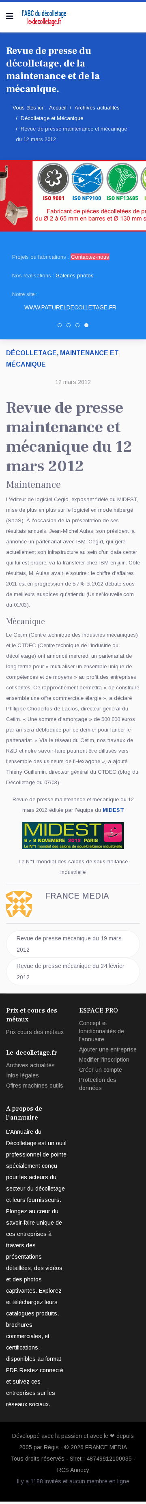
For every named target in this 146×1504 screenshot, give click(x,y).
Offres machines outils (34, 1085)
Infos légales (22, 1075)
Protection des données (97, 1084)
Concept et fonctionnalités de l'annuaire (101, 1031)
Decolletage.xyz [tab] (70, 326)
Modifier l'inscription (104, 1059)
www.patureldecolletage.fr (70, 307)
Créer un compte (100, 1069)
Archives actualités (30, 1065)
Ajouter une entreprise (108, 1049)
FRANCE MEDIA (106, 1447)
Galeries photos (75, 275)
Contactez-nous (90, 257)
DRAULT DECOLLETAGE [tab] (61, 326)
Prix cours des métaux (35, 1032)
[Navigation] (9, 16)
